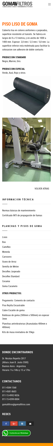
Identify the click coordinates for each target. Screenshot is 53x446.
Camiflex (6, 247)
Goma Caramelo (9, 286)
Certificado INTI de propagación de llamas (22, 215)
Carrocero (6, 256)
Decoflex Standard (10, 276)
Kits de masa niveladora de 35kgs (18, 332)
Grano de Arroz (9, 261)
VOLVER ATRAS (42, 188)
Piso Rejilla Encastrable (13, 305)
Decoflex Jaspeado (11, 271)
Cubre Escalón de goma (13, 310)
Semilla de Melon (10, 266)
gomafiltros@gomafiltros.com (16, 404)
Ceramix (6, 281)
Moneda (6, 251)
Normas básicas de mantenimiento (18, 210)
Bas (4, 242)
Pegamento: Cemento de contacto (18, 300)
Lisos (4, 237)
